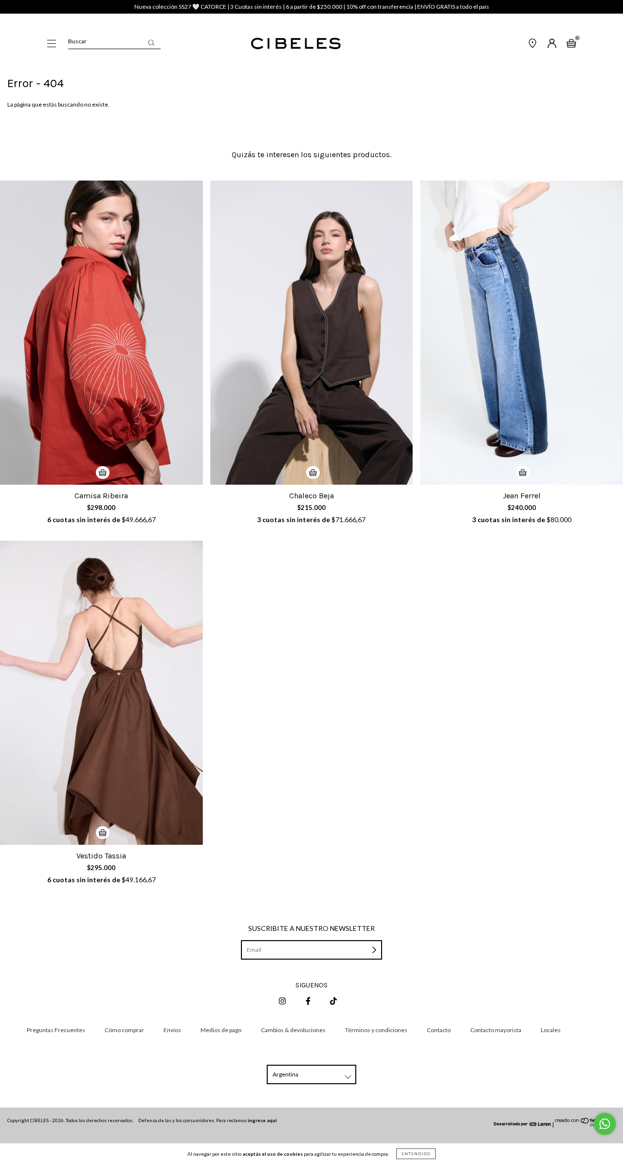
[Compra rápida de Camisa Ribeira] (103, 472)
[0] (571, 44)
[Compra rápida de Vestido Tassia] (103, 832)
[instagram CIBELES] (283, 1000)
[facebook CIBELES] (308, 1000)
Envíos (172, 1030)
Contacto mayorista (495, 1030)
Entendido (416, 1153)
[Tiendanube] (585, 1124)
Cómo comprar (124, 1030)
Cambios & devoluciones (293, 1030)
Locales (551, 1030)
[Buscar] (151, 43)
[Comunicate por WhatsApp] (605, 1124)
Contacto (439, 1030)
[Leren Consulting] (523, 1124)
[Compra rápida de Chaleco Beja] (313, 472)
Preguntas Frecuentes (56, 1030)
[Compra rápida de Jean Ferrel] (523, 472)
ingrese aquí (262, 1120)
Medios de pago (221, 1030)
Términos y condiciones (376, 1030)
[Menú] (51, 44)
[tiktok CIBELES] (333, 1000)
